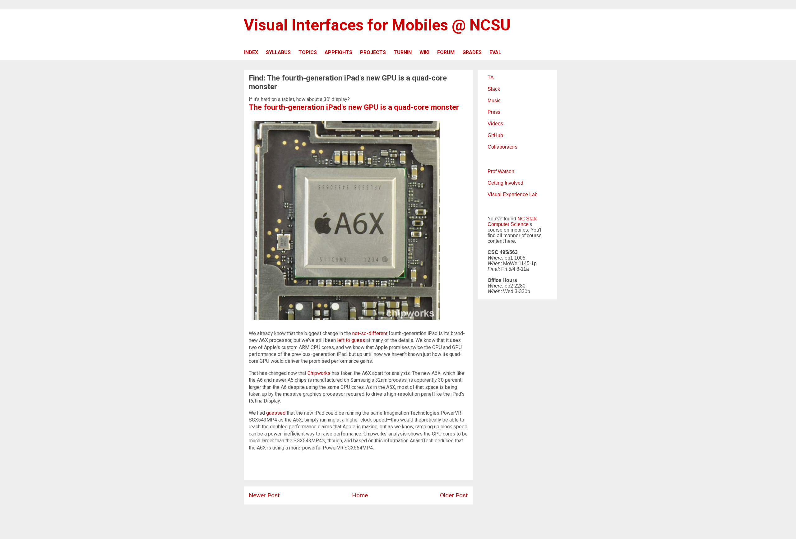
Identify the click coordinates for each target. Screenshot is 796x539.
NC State (527, 218)
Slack (494, 89)
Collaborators (502, 147)
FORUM (446, 52)
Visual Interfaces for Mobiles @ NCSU (377, 25)
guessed (275, 413)
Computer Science (508, 224)
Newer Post (264, 495)
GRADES (472, 52)
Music (494, 100)
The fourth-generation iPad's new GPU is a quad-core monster (354, 107)
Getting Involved (505, 183)
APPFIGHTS (338, 52)
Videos (495, 123)
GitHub (495, 135)
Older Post (454, 495)
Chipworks (319, 373)
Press (494, 112)
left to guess (351, 340)
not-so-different (369, 333)
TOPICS (307, 52)
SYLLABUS (278, 52)
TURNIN (403, 52)
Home (360, 495)
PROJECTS (373, 52)
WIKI (424, 52)
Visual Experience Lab (513, 194)
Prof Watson (501, 171)
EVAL (495, 52)
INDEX (251, 52)
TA (491, 77)
